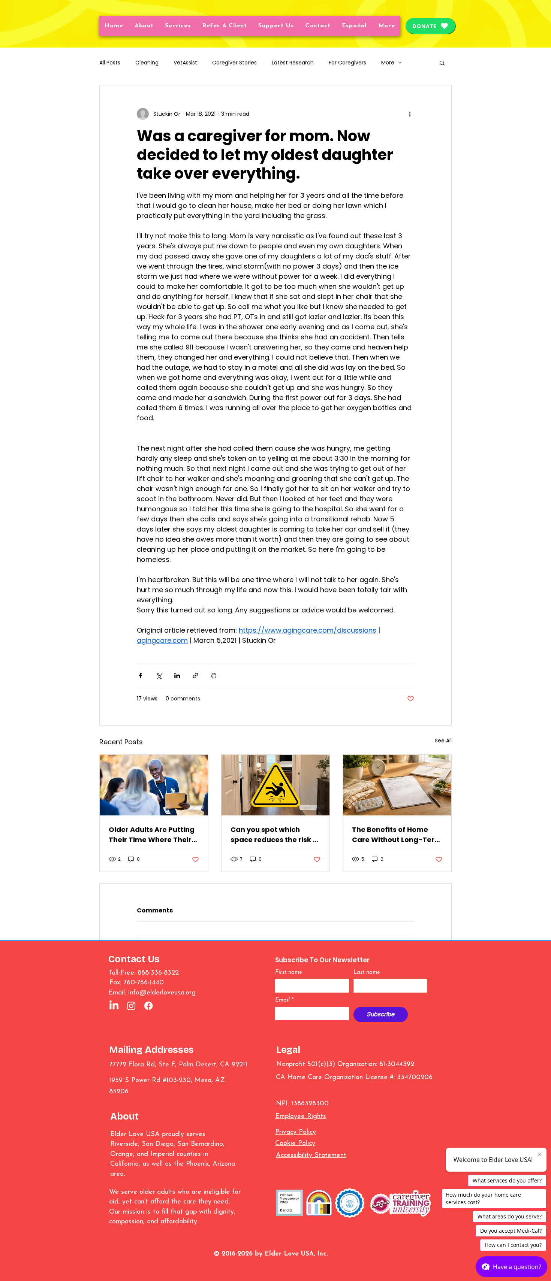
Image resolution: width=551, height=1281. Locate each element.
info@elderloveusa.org (162, 993)
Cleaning (147, 63)
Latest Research (293, 63)
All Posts (109, 63)
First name (288, 972)
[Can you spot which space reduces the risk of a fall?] (276, 785)
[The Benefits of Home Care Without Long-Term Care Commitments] (397, 785)
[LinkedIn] (114, 1005)
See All (443, 740)
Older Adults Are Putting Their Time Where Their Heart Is (152, 835)
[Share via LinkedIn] (177, 675)
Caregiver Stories (234, 63)
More (387, 63)
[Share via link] (195, 675)
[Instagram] (131, 1005)
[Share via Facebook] (140, 675)
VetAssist (185, 63)
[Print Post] (213, 675)
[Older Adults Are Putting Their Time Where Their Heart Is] (154, 785)
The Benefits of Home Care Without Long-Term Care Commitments (397, 835)
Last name (366, 972)
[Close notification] (540, 1154)
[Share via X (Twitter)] (158, 675)
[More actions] (409, 113)
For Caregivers (347, 63)
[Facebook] (148, 1005)
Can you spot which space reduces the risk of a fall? (275, 835)
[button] (354, 26)
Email (284, 1000)
